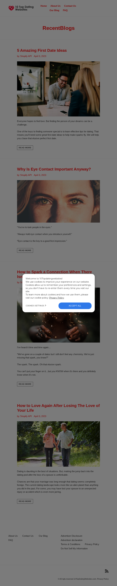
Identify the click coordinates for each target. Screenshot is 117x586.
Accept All (75, 306)
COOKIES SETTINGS (35, 306)
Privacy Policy (56, 297)
